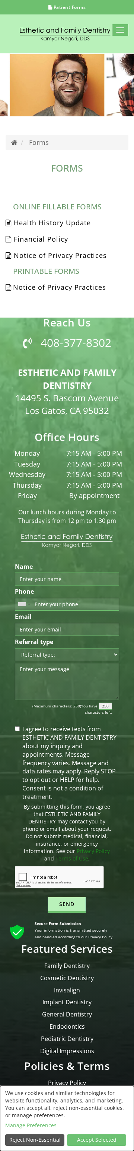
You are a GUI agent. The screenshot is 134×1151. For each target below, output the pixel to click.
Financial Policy (40, 239)
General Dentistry (67, 1014)
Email (23, 617)
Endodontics (67, 1026)
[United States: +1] (23, 604)
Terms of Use (71, 858)
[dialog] (67, 1118)
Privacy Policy (93, 851)
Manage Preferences (31, 1125)
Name (24, 567)
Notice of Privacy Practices (59, 255)
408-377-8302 (74, 342)
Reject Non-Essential (35, 1139)
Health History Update (51, 222)
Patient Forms (69, 7)
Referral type (34, 642)
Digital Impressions (67, 1051)
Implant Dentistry (67, 1002)
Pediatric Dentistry (67, 1039)
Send (66, 904)
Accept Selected (97, 1139)
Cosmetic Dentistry (67, 978)
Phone (24, 591)
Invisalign (67, 990)
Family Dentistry (67, 966)
